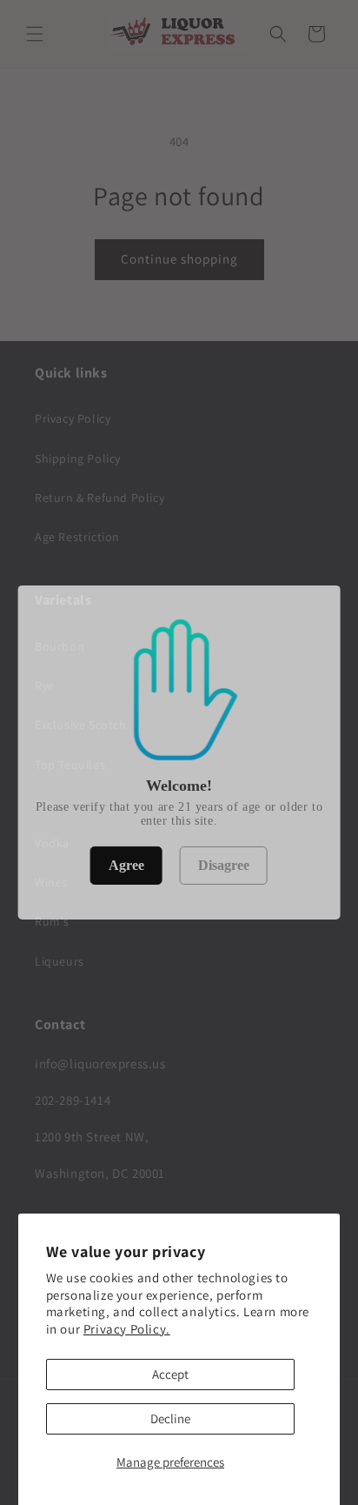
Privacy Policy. (126, 1329)
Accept (170, 1374)
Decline (170, 1418)
